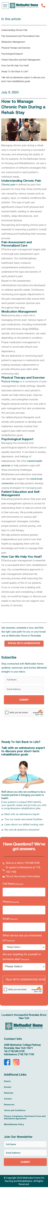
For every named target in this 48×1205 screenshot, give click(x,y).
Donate (7, 1087)
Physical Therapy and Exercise (15, 48)
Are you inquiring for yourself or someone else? (22, 957)
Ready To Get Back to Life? (14, 72)
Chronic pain (8, 185)
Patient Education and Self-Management (20, 60)
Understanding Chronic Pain (14, 30)
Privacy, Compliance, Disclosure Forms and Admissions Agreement (24, 1118)
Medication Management (13, 42)
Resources (9, 1105)
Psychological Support (12, 54)
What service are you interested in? (22, 938)
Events (7, 1081)
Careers (8, 1099)
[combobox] (25, 947)
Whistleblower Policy (14, 1125)
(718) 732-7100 (26, 1054)
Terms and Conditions (14, 1111)
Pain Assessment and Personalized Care (20, 36)
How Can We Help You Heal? (15, 66)
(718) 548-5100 (16, 1051)
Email (10, 919)
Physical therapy (10, 382)
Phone (11, 902)
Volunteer (8, 1093)
